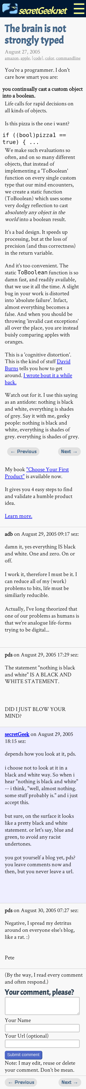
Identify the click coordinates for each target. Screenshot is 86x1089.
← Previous (23, 451)
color (49, 58)
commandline (68, 58)
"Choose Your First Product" (37, 472)
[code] (37, 58)
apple (25, 58)
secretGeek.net (42, 11)
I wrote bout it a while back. (38, 378)
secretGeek (17, 734)
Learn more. (18, 515)
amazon (12, 58)
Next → (69, 451)
